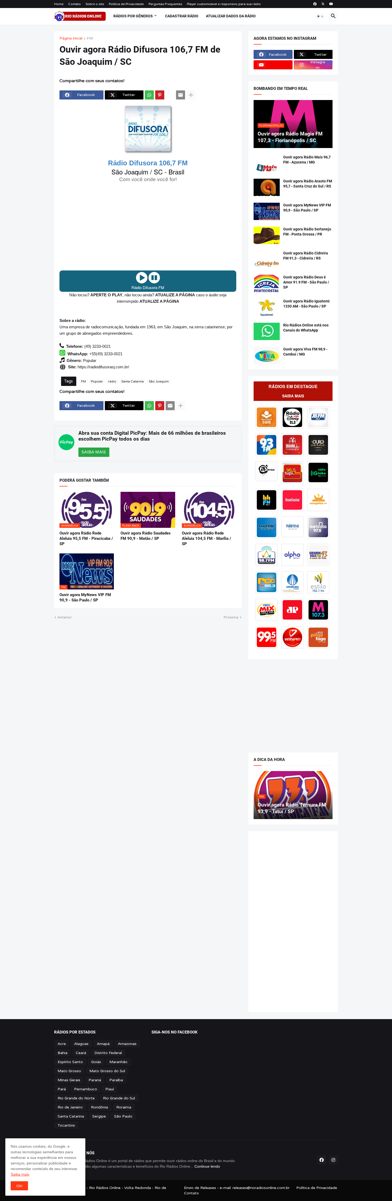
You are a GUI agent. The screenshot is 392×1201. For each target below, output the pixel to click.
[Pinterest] (159, 94)
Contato (74, 4)
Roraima (123, 1107)
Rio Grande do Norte (76, 1098)
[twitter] (323, 4)
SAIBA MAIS (94, 452)
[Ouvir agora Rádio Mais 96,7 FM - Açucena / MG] (267, 163)
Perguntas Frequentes (165, 4)
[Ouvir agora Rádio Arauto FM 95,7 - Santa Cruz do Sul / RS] (267, 187)
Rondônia (99, 1107)
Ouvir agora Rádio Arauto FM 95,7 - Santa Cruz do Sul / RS (307, 183)
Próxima (230, 617)
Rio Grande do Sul (119, 1098)
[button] (320, 16)
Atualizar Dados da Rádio (231, 16)
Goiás (96, 1062)
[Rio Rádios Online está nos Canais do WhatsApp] (267, 331)
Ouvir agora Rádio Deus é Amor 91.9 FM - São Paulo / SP (306, 282)
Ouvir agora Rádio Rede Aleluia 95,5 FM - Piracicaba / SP (86, 538)
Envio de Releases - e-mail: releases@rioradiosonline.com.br (237, 1188)
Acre (62, 1044)
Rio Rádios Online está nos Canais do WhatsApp (306, 327)
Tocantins (66, 1125)
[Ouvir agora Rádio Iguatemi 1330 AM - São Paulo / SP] (267, 307)
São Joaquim (159, 381)
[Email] (180, 94)
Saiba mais (20, 1174)
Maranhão (118, 1062)
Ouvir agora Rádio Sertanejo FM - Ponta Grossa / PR (307, 231)
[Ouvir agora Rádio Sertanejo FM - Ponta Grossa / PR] (267, 235)
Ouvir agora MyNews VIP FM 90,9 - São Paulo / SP (85, 597)
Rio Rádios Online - (106, 1188)
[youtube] (331, 4)
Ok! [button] (19, 1186)
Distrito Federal (108, 1053)
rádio (112, 381)
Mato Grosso (69, 1071)
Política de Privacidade (126, 4)
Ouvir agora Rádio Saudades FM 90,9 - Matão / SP (146, 536)
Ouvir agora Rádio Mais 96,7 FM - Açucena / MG (307, 159)
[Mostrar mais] (190, 94)
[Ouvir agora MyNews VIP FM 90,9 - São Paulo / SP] (267, 211)
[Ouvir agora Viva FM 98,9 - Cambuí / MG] (267, 355)
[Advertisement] (147, 226)
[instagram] (333, 1159)
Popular (97, 381)
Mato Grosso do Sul (107, 1071)
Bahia (62, 1053)
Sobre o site (95, 4)
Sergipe (99, 1116)
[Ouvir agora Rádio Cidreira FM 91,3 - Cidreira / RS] (267, 259)
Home (58, 4)
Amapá (103, 1044)
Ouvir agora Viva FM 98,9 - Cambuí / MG (305, 351)
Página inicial (70, 39)
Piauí (109, 1089)
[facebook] (315, 4)
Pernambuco (85, 1089)
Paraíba (116, 1080)
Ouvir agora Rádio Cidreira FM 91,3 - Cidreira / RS (305, 255)
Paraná (95, 1080)
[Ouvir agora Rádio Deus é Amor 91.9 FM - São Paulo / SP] (267, 283)
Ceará (81, 1053)
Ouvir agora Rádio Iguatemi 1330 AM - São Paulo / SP (306, 303)
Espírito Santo (70, 1062)
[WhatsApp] (149, 94)
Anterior (64, 617)
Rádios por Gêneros (133, 16)
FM (90, 39)
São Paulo (123, 1116)
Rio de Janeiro (70, 1107)
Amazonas (127, 1044)
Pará (62, 1089)
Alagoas (81, 1044)
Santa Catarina (132, 381)
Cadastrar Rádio (181, 16)
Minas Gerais (69, 1080)
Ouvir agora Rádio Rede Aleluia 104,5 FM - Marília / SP (206, 538)
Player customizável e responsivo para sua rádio (224, 4)
